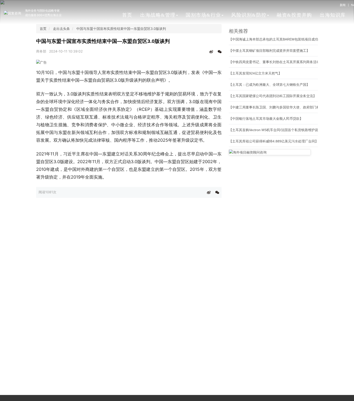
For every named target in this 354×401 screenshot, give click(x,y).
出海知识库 (333, 15)
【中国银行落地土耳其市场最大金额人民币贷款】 (266, 118)
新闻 (343, 5)
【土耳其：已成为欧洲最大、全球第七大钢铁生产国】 (269, 85)
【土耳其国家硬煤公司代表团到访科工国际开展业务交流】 (272, 96)
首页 (127, 15)
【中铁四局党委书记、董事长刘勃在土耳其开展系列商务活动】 (276, 62)
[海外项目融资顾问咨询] (270, 152)
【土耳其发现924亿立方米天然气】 (255, 73)
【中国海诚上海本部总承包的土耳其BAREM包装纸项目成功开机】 (278, 39)
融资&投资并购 (294, 15)
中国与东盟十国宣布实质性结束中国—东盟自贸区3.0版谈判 (121, 29)
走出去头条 (61, 29)
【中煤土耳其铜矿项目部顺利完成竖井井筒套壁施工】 (269, 51)
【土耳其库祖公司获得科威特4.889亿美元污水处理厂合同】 (273, 141)
